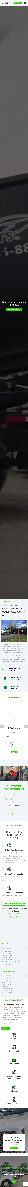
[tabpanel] (14, 801)
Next (21, 815)
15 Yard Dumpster (14, 728)
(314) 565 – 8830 (14, 914)
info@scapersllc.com (14, 917)
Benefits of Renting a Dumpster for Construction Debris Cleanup (14, 1140)
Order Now (14, 752)
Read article (14, 1147)
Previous (7, 815)
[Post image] (14, 717)
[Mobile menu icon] (25, 2)
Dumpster (14, 730)
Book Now (18, 3)
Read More (5, 1028)
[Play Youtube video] (14, 773)
